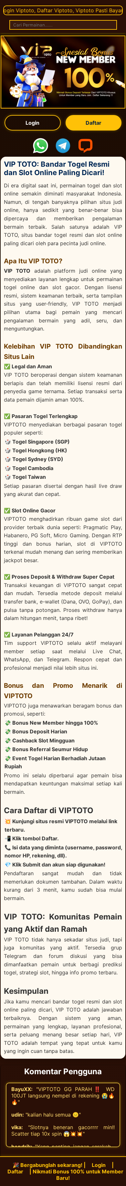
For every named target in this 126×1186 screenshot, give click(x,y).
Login (32, 123)
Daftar (93, 123)
